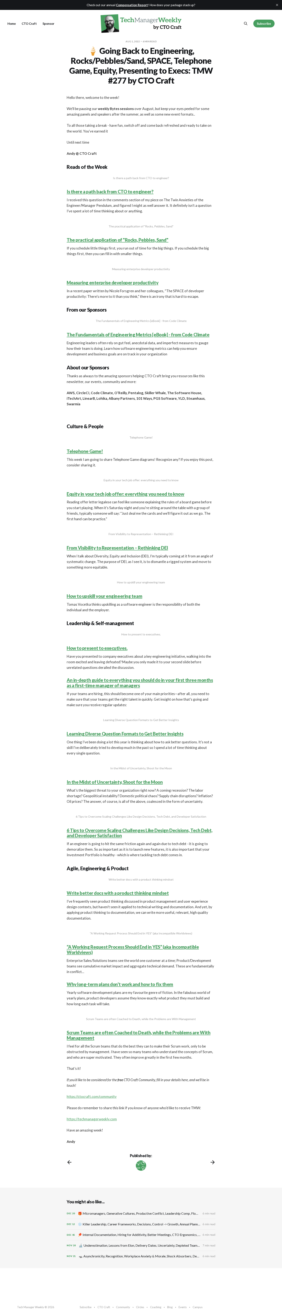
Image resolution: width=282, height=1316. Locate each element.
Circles (140, 1307)
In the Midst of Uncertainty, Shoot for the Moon (115, 782)
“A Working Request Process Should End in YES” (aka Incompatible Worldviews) (133, 949)
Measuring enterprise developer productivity (112, 282)
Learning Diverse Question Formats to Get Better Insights (125, 734)
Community (123, 1307)
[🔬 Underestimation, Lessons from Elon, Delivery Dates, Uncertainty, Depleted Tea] (141, 1245)
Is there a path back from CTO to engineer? (110, 191)
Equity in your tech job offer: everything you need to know (125, 494)
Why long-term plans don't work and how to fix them (120, 984)
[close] (277, 5)
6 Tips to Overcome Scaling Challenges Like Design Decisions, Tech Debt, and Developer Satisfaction (139, 833)
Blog (170, 1307)
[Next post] (212, 1162)
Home (11, 23)
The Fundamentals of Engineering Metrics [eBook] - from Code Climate (138, 334)
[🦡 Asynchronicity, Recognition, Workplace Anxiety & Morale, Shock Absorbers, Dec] (141, 1256)
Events (183, 1307)
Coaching (155, 1307)
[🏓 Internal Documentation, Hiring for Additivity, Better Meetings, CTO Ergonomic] (141, 1235)
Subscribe (264, 23)
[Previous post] (69, 1162)
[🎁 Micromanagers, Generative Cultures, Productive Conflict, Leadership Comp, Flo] (141, 1213)
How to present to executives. (97, 648)
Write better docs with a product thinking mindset (118, 893)
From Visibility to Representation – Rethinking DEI (117, 548)
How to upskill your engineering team (104, 596)
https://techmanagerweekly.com (92, 1119)
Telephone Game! (85, 451)
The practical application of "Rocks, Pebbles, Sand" (117, 240)
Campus (198, 1307)
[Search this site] (246, 23)
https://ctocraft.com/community (92, 1096)
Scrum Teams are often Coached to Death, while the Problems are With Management (139, 1035)
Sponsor (48, 23)
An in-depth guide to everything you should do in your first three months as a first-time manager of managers (140, 682)
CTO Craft (29, 23)
